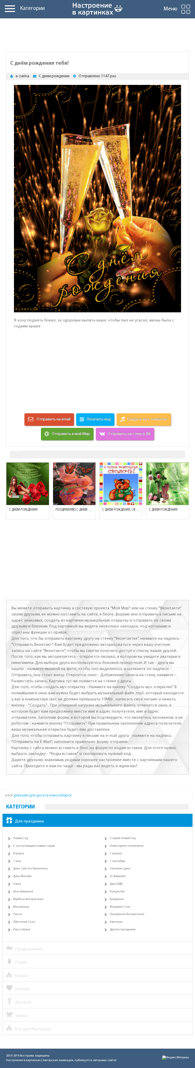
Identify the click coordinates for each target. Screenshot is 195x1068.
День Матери (22, 876)
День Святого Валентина (30, 868)
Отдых (21, 962)
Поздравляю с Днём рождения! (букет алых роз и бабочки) (74, 509)
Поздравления (29, 949)
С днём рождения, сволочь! (121, 509)
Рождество (117, 891)
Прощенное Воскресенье (127, 914)
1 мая (17, 861)
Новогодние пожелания (126, 845)
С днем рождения (54, 76)
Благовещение (23, 891)
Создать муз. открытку (147, 419)
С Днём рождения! (23, 509)
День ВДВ (116, 883)
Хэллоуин (116, 921)
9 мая (17, 883)
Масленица (21, 906)
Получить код (99, 419)
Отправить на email (53, 419)
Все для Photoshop (33, 1029)
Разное (22, 976)
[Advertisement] (97, 33)
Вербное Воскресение (28, 899)
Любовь (22, 989)
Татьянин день (120, 868)
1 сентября (117, 861)
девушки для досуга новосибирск (42, 795)
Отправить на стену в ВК (129, 434)
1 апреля (116, 853)
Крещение (117, 899)
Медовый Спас (120, 906)
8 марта (18, 853)
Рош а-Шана (21, 929)
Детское (23, 1002)
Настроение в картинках (23, 1060)
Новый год (20, 838)
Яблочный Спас (24, 921)
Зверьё (21, 1016)
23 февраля (117, 876)
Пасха (17, 914)
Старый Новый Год (123, 838)
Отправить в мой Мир (71, 434)
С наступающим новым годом (34, 845)
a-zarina (22, 76)
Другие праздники (123, 929)
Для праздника (29, 821)
